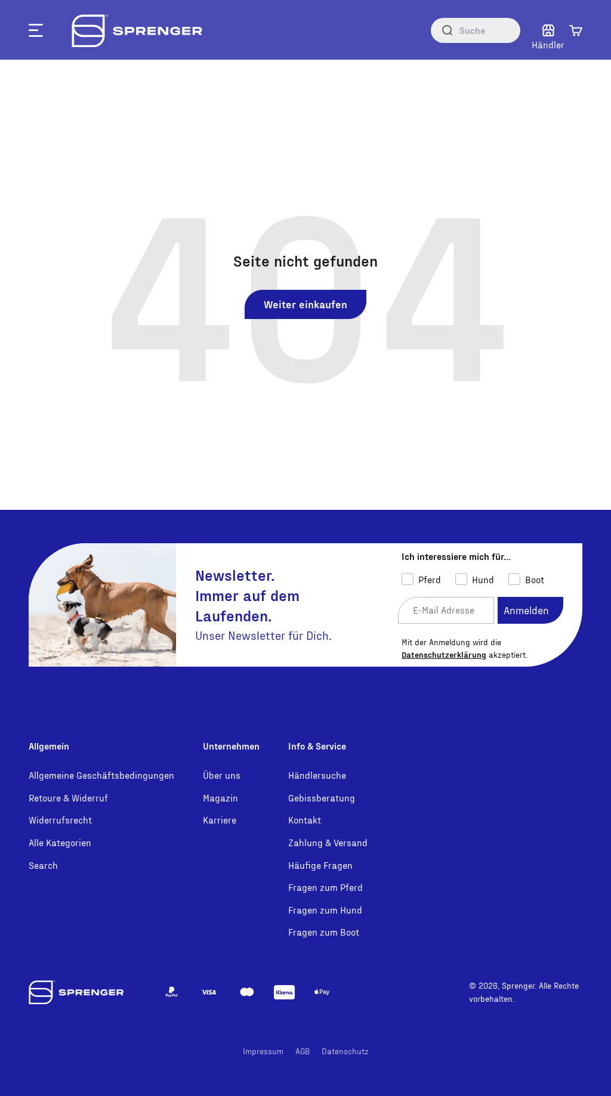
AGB (302, 1051)
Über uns (221, 775)
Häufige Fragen (320, 865)
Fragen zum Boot (323, 931)
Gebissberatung (321, 797)
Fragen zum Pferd (325, 887)
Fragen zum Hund (325, 909)
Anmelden (526, 609)
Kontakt (304, 819)
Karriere (219, 819)
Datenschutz (345, 1051)
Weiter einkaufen (305, 304)
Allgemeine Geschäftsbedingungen (101, 775)
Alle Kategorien (60, 842)
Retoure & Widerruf (68, 797)
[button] (575, 30)
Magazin (220, 797)
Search (43, 865)
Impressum (263, 1051)
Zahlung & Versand (328, 842)
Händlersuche (317, 775)
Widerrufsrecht (60, 819)
